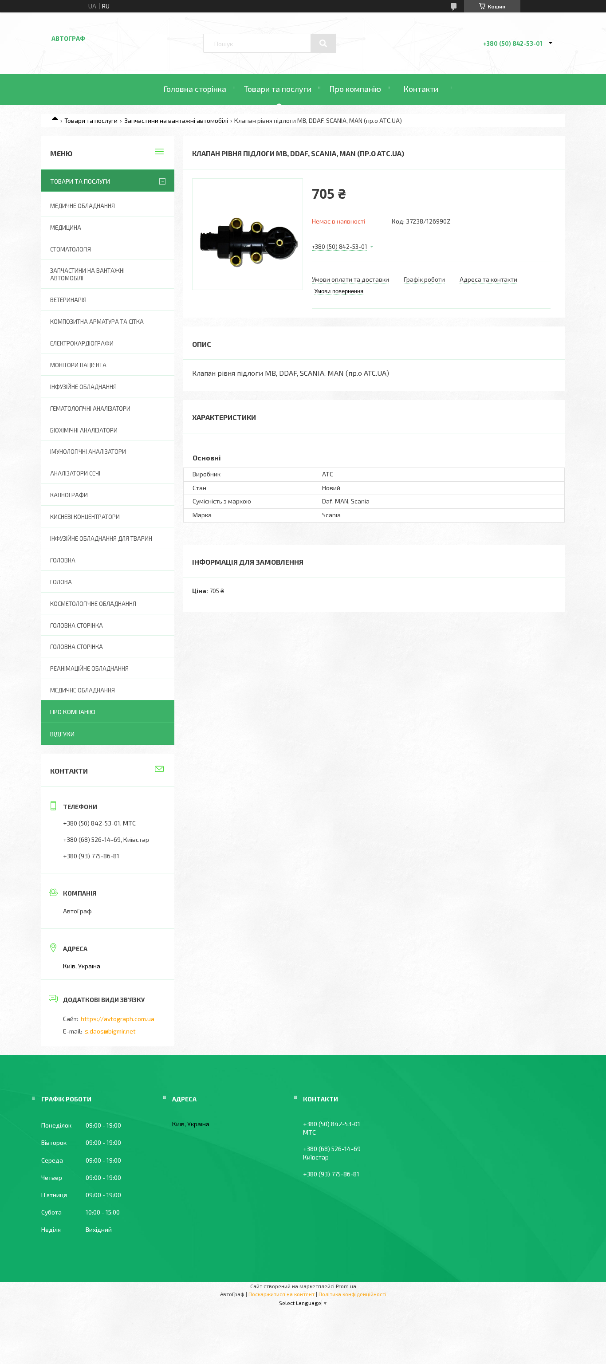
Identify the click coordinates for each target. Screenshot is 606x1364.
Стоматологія (70, 249)
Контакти (420, 89)
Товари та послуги (277, 89)
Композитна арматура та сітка (97, 321)
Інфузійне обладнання (83, 386)
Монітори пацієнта (78, 365)
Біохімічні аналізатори (84, 430)
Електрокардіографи (82, 343)
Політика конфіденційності (352, 1294)
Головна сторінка (194, 89)
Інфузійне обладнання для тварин (101, 538)
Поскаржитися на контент (281, 1294)
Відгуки (62, 734)
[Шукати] (323, 43)
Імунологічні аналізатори (88, 451)
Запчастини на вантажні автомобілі (176, 120)
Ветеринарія (68, 299)
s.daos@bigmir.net (110, 1031)
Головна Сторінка (76, 646)
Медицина (65, 227)
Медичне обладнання (82, 205)
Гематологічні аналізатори (90, 408)
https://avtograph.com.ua (117, 1018)
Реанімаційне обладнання (89, 668)
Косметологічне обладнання (93, 603)
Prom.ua (346, 1286)
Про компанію (355, 89)
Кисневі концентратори (85, 516)
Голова (61, 582)
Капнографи (69, 495)
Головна (62, 560)
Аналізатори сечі (75, 473)
